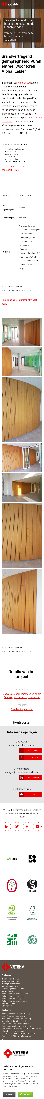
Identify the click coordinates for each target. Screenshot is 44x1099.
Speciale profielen (8, 1003)
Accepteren (26, 1094)
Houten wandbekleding (10, 981)
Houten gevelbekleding (10, 979)
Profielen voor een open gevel (13, 999)
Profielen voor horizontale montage (15, 994)
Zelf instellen (9, 1094)
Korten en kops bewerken (27, 697)
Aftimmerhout (7, 1006)
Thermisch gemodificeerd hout (13, 989)
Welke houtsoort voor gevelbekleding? (16, 1014)
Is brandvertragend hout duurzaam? (15, 1031)
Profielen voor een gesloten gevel (14, 1001)
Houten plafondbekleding (11, 984)
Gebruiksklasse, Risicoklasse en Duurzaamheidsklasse (22, 1029)
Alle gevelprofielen (8, 991)
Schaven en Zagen (11, 694)
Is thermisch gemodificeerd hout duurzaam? (18, 1034)
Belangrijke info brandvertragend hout (15, 1021)
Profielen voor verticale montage (14, 996)
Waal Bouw (24, 82)
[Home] (13, 967)
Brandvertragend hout (22, 709)
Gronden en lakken (31, 694)
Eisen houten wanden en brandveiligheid (16, 1026)
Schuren (8, 697)
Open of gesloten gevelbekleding (14, 1016)
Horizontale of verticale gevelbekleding (16, 1019)
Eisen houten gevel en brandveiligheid (15, 1024)
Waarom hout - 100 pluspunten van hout (16, 1036)
